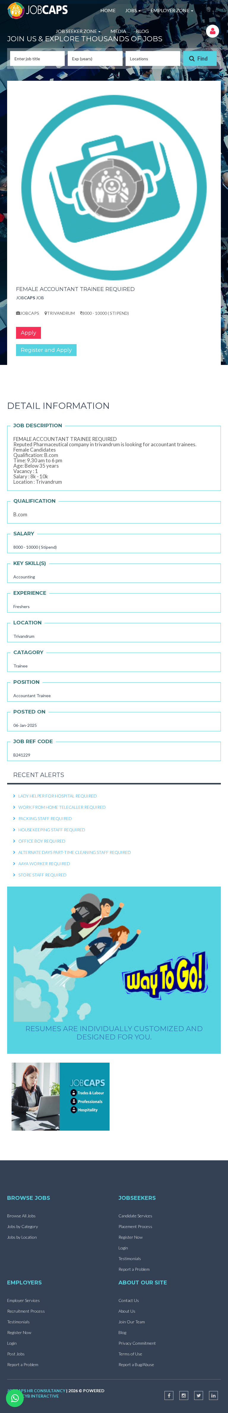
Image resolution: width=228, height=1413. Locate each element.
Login (123, 1247)
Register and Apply (46, 350)
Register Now (130, 1237)
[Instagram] (183, 1395)
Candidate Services (135, 1215)
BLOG (142, 31)
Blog (122, 1332)
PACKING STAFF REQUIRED (45, 813)
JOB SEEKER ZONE (77, 31)
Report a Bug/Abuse (136, 1364)
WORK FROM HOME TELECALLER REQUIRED (62, 802)
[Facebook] (168, 1395)
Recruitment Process (26, 1311)
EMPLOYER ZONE (170, 10)
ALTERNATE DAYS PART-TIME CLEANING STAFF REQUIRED (74, 847)
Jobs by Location (22, 1237)
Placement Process (135, 1226)
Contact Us (128, 1300)
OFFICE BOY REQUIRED (41, 835)
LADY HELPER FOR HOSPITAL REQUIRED (57, 790)
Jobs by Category (22, 1226)
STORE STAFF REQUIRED (42, 869)
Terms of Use (130, 1353)
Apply (28, 333)
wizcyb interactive (36, 1395)
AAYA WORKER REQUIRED (44, 858)
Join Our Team (131, 1321)
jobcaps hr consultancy (36, 1390)
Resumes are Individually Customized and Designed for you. (114, 1032)
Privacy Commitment (137, 1343)
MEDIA (118, 31)
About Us (126, 1311)
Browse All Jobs (21, 1215)
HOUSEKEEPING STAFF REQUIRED (51, 824)
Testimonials (129, 1258)
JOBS (131, 10)
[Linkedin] (213, 1395)
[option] (114, 791)
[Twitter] (198, 1395)
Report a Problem (134, 1269)
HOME (107, 10)
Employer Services (23, 1300)
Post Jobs (16, 1353)
